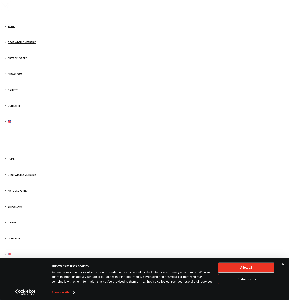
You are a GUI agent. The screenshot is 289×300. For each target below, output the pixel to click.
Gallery (13, 222)
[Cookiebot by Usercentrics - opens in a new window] (25, 292)
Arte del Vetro (18, 190)
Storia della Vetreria (22, 175)
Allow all (246, 267)
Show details (60, 292)
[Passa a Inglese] (9, 122)
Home (11, 159)
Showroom (15, 206)
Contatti (14, 238)
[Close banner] (283, 263)
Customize (244, 279)
